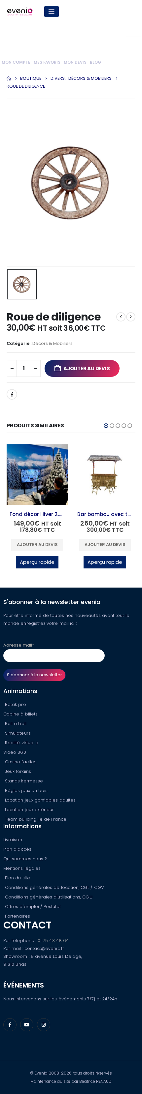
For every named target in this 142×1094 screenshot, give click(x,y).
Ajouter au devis (86, 368)
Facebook (12, 394)
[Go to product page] (37, 474)
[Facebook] (10, 1024)
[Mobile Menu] (51, 11)
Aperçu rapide (37, 562)
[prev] (120, 316)
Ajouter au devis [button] (37, 544)
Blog (95, 62)
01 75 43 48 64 (53, 940)
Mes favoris (47, 62)
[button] (106, 426)
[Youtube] (26, 1024)
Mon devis (75, 62)
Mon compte (16, 62)
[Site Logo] (20, 11)
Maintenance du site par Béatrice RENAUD (71, 1081)
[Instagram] (43, 1024)
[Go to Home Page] (9, 78)
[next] (130, 316)
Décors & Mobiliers (52, 343)
